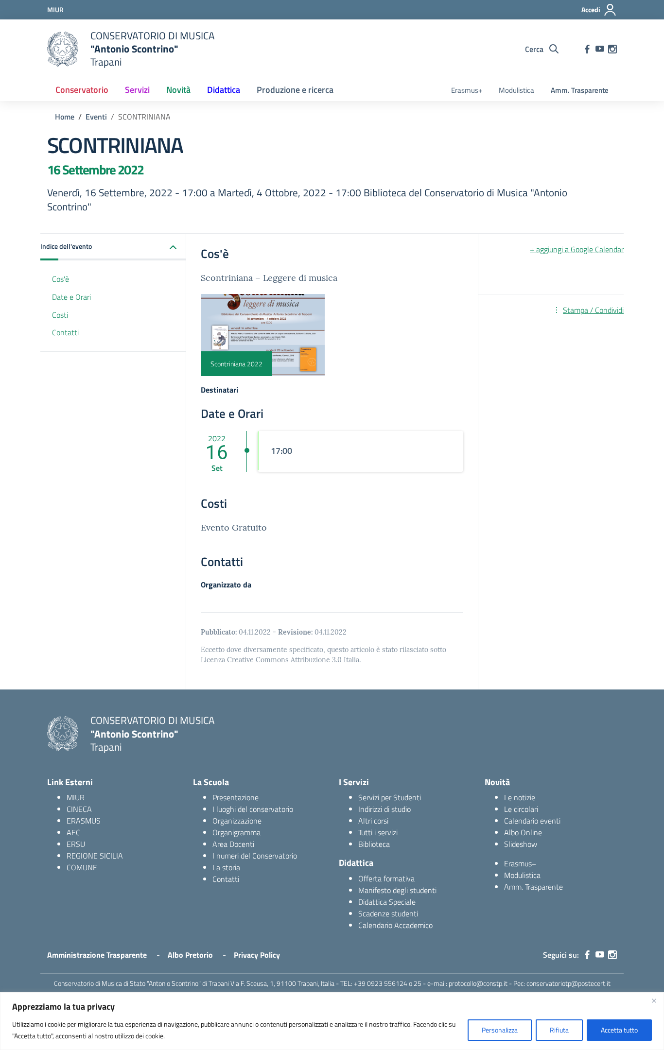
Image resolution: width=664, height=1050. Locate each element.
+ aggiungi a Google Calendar (577, 249)
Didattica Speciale (387, 902)
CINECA (79, 809)
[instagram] (612, 49)
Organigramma (236, 832)
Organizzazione (237, 820)
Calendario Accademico (395, 925)
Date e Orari (71, 297)
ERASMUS (84, 820)
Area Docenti (233, 844)
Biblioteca (374, 844)
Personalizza (500, 1030)
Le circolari (521, 809)
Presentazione (235, 797)
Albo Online (523, 832)
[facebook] (587, 49)
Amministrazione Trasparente (97, 955)
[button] (113, 247)
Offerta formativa (386, 878)
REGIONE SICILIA (95, 855)
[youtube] (599, 49)
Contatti (65, 333)
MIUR (76, 797)
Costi (60, 315)
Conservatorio (81, 89)
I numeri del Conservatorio (254, 855)
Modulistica (516, 90)
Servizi (137, 89)
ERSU (76, 844)
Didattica (223, 89)
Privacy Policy (257, 955)
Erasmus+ (466, 90)
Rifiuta (559, 1030)
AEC (73, 832)
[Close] (654, 1000)
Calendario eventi (532, 820)
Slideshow (520, 844)
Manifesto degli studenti (397, 890)
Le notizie (519, 797)
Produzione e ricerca (295, 89)
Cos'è (60, 279)
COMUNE (82, 867)
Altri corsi (373, 820)
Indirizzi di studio (384, 809)
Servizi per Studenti (389, 797)
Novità (178, 89)
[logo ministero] (62, 49)
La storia (226, 867)
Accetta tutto (619, 1030)
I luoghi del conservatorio (252, 809)
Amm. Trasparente (580, 90)
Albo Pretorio (190, 955)
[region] (332, 1021)
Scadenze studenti (388, 913)
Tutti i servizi (378, 832)
